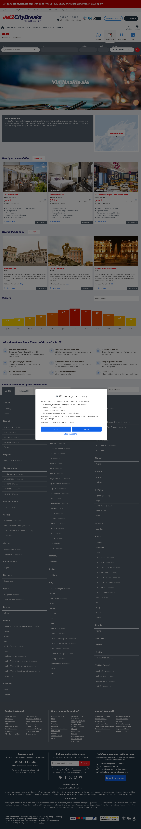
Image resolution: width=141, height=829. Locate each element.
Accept (86, 429)
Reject (56, 429)
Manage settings (70, 434)
